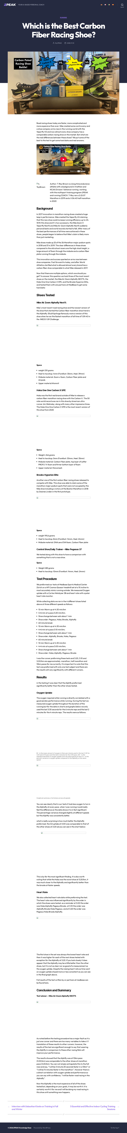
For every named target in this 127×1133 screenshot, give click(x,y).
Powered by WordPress (42, 1128)
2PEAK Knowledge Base (22, 1128)
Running (63, 17)
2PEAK (59, 43)
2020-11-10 (70, 43)
